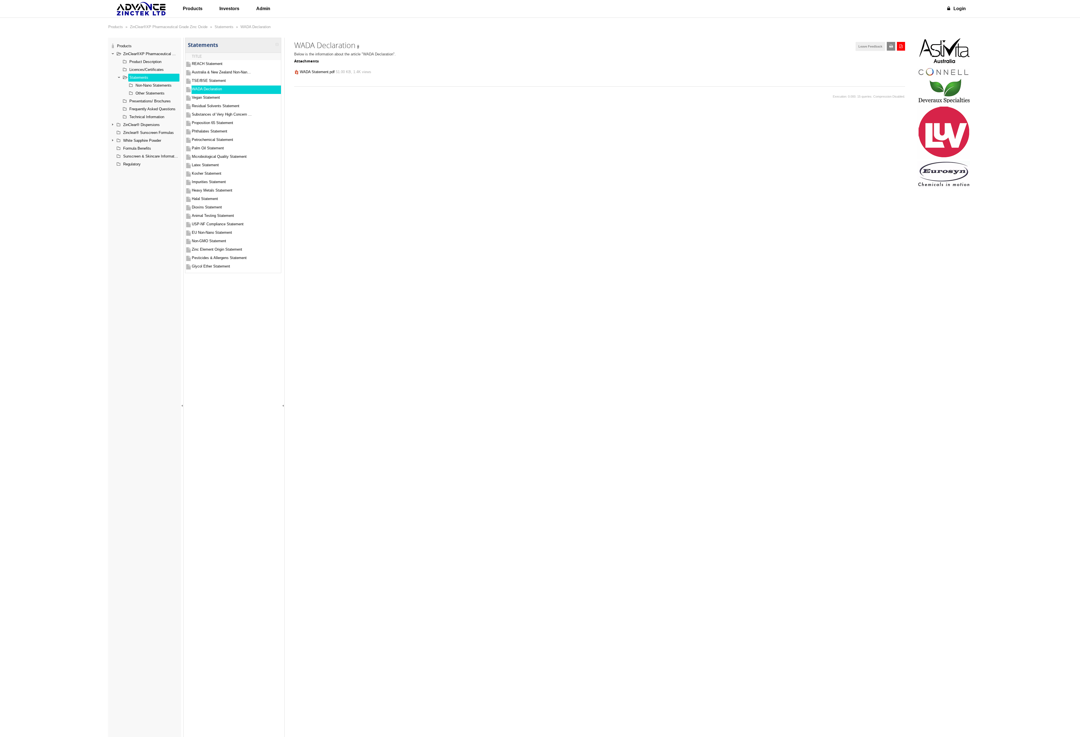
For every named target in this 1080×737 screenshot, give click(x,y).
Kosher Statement (206, 173)
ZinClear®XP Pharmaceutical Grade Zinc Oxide (169, 27)
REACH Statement (207, 64)
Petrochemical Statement (212, 140)
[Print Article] (891, 46)
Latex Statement (205, 165)
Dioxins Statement (207, 207)
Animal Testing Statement (213, 216)
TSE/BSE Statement (209, 80)
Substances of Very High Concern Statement (222, 114)
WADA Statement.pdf (317, 72)
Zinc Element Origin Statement (217, 249)
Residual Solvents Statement (215, 106)
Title (197, 56)
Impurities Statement (209, 182)
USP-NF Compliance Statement (218, 224)
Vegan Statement (206, 97)
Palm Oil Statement (208, 148)
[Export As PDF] (901, 46)
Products (192, 8)
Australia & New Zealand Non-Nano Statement (222, 72)
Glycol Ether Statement (211, 266)
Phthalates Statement (209, 131)
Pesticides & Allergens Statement (219, 258)
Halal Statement (205, 199)
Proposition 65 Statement (212, 123)
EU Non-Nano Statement (212, 232)
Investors (229, 8)
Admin (263, 8)
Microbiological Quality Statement (219, 156)
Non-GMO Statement (209, 241)
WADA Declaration (255, 27)
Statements (224, 27)
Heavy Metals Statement (212, 190)
